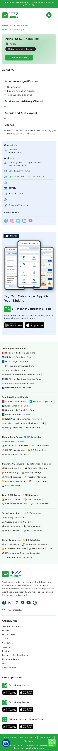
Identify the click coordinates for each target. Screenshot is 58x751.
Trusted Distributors (12, 626)
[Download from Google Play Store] (9, 692)
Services (6, 630)
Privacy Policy (11, 737)
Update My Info (19, 57)
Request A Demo (11, 659)
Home (5, 26)
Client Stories (9, 667)
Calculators (7, 643)
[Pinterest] (35, 603)
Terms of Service (28, 737)
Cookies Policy (46, 737)
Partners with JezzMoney (15, 655)
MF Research (8, 634)
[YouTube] (28, 602)
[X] (22, 603)
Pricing (6, 651)
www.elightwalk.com (34, 748)
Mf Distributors (20, 26)
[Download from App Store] (26, 692)
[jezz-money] (10, 15)
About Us (6, 647)
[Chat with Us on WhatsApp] (52, 743)
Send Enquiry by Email (20, 171)
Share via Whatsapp (18, 205)
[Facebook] (4, 603)
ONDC (5, 663)
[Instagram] (10, 603)
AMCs (5, 639)
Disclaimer (29, 741)
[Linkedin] (16, 603)
